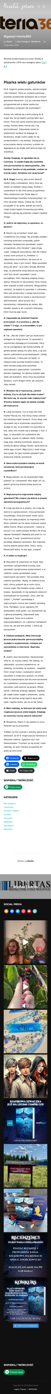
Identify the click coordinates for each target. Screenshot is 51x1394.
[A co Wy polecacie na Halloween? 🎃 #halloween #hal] (25, 942)
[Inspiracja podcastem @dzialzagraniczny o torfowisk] (25, 1165)
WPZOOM (33, 1389)
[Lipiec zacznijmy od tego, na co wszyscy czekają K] (25, 1300)
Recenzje (8, 829)
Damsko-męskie (11, 810)
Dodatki (7, 814)
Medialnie (35, 41)
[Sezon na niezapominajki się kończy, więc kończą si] (25, 1031)
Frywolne (8, 818)
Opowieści (8, 825)
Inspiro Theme (20, 1389)
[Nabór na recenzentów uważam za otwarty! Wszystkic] (25, 1255)
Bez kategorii (24, 41)
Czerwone (8, 807)
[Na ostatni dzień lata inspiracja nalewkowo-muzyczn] (25, 987)
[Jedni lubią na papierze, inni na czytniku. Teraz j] (25, 1121)
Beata (9, 41)
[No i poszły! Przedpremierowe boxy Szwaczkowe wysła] (25, 1210)
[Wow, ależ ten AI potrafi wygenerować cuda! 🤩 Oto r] (25, 1076)
